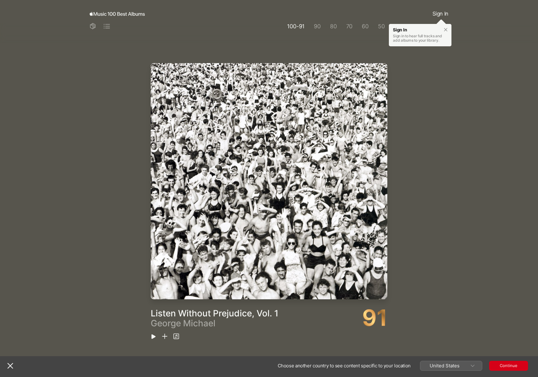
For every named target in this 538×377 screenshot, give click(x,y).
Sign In (440, 14)
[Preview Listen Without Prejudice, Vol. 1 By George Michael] (153, 337)
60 (365, 26)
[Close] (10, 366)
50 (381, 26)
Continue (508, 365)
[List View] (107, 26)
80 (333, 26)
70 (349, 26)
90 (317, 26)
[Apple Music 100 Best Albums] (117, 14)
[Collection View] (93, 26)
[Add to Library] (164, 337)
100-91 (295, 26)
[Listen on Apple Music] (176, 337)
